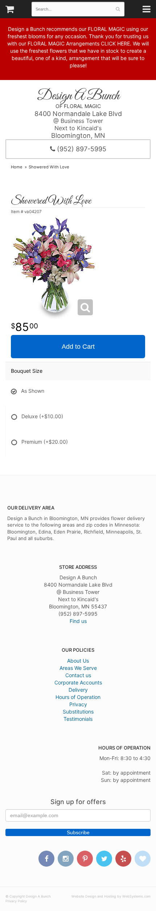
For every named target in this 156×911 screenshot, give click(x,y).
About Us (78, 661)
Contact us (78, 675)
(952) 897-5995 (80, 149)
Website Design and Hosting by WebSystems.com (111, 896)
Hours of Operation (78, 697)
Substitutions (78, 711)
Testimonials (78, 719)
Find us (78, 621)
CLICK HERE (115, 43)
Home (16, 166)
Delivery (78, 690)
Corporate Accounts (78, 682)
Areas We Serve (78, 668)
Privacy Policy (16, 901)
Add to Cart (78, 346)
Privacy (78, 704)
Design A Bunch (78, 96)
